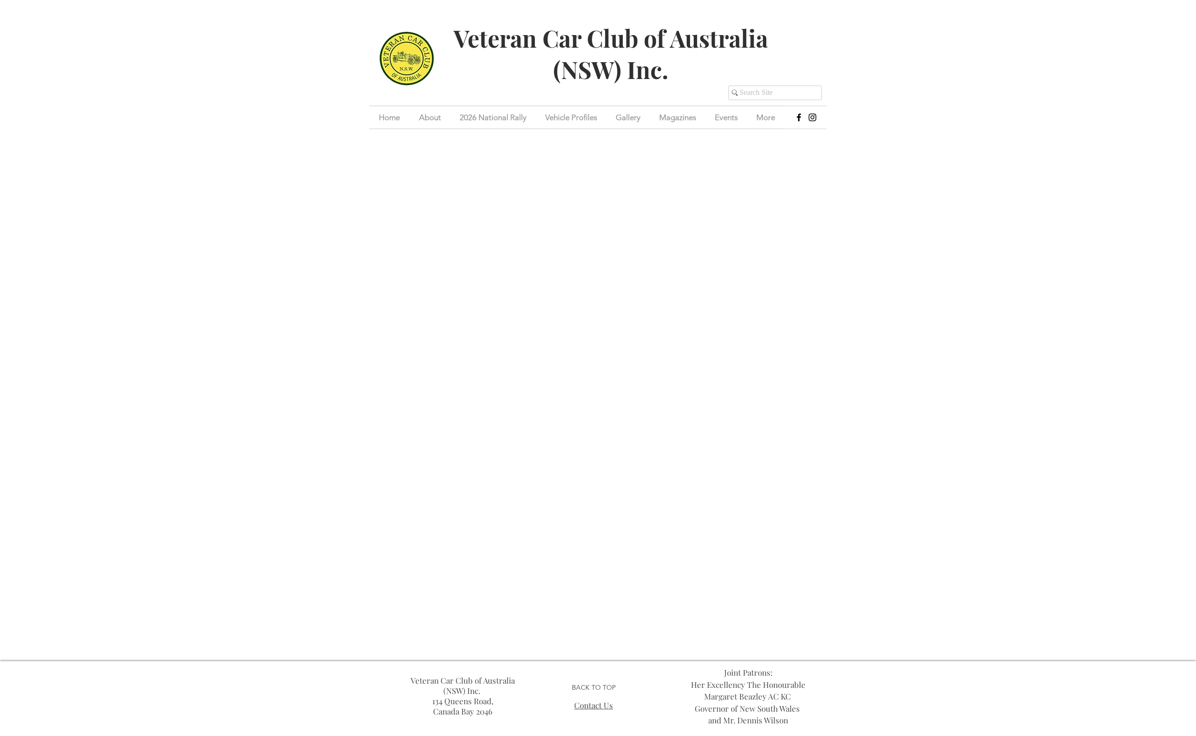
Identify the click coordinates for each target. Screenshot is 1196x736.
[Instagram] (812, 117)
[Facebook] (799, 117)
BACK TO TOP (594, 687)
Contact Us (593, 705)
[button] (726, 117)
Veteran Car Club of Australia (611, 38)
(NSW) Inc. (611, 69)
